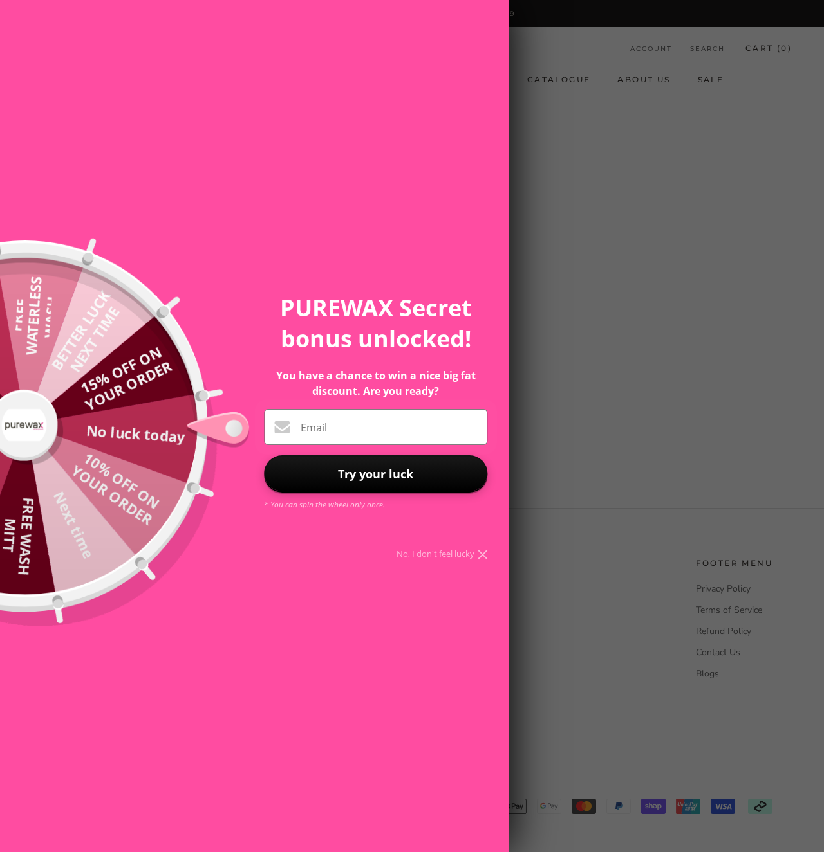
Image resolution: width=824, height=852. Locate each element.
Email (314, 427)
